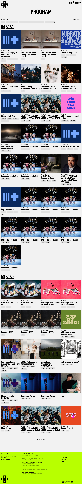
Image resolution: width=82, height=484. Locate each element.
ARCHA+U (26, 22)
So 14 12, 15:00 (24, 144)
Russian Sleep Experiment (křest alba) (30, 87)
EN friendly (53, 22)
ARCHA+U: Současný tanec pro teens (29, 363)
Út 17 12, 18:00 (64, 174)
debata (42, 22)
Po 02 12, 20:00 (24, 50)
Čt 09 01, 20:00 (44, 300)
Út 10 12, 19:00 (24, 114)
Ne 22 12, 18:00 (24, 238)
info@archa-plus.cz (66, 454)
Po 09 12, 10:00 (64, 84)
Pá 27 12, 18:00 (4, 265)
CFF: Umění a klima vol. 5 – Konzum (71, 117)
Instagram (64, 457)
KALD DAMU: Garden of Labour (10, 303)
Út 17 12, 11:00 (44, 174)
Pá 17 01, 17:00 (24, 360)
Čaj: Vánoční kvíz (7, 209)
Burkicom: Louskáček (29, 146)
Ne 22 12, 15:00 (4, 238)
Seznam (79, 19)
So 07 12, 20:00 (24, 84)
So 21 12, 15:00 (44, 207)
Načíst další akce (41, 439)
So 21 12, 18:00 (64, 207)
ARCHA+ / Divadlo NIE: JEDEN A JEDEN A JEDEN (30, 117)
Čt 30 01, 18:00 (64, 426)
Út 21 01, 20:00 (24, 394)
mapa (36, 455)
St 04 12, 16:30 (64, 50)
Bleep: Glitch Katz (8, 116)
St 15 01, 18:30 (64, 330)
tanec (38, 22)
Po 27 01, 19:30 (4, 426)
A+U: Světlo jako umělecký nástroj (8, 147)
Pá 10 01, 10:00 (64, 300)
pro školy (15, 22)
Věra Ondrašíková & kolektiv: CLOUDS (48, 87)
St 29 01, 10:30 (24, 426)
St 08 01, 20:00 (24, 300)
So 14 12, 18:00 (44, 144)
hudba (8, 22)
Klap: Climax (6, 428)
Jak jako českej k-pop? (70, 362)
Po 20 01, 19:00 (4, 394)
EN (70, 2)
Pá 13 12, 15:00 (4, 144)
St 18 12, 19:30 (4, 207)
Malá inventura (32, 22)
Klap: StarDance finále (70, 146)
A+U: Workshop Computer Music (47, 177)
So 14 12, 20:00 (64, 144)
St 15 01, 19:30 (4, 360)
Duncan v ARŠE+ (7, 332)
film (11, 22)
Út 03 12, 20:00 (44, 50)
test (63, 396)
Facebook (64, 459)
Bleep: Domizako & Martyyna (8, 397)
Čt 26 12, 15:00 (44, 238)
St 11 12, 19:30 (64, 114)
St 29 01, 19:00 (44, 426)
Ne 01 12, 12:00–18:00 (6, 50)
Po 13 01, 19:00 (44, 330)
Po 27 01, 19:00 (64, 394)
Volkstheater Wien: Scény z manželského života (29, 54)
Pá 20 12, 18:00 (24, 207)
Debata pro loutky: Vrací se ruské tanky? (50, 303)
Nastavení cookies (5, 459)
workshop (47, 22)
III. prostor (21, 22)
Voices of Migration (69, 52)
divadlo (3, 22)
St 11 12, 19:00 (44, 114)
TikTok (63, 462)
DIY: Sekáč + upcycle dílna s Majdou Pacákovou (9, 54)
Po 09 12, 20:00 (4, 114)
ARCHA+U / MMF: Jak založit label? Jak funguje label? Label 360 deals (69, 179)
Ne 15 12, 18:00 (24, 174)
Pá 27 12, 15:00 (64, 238)
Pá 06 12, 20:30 (4, 84)
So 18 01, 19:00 (64, 360)
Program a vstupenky (6, 454)
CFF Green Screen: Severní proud (68, 333)
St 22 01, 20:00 (44, 394)
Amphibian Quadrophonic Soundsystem (46, 364)
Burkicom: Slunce (28, 396)
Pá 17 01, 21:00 (44, 360)
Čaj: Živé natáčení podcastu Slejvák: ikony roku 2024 (10, 364)
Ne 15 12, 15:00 (4, 174)
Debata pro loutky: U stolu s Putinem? (69, 303)
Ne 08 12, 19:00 (44, 84)
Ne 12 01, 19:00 (4, 330)
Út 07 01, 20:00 (4, 300)
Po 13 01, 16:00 (24, 330)
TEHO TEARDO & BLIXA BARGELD (9, 87)
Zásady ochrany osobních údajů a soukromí (8, 456)
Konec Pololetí (67, 428)
